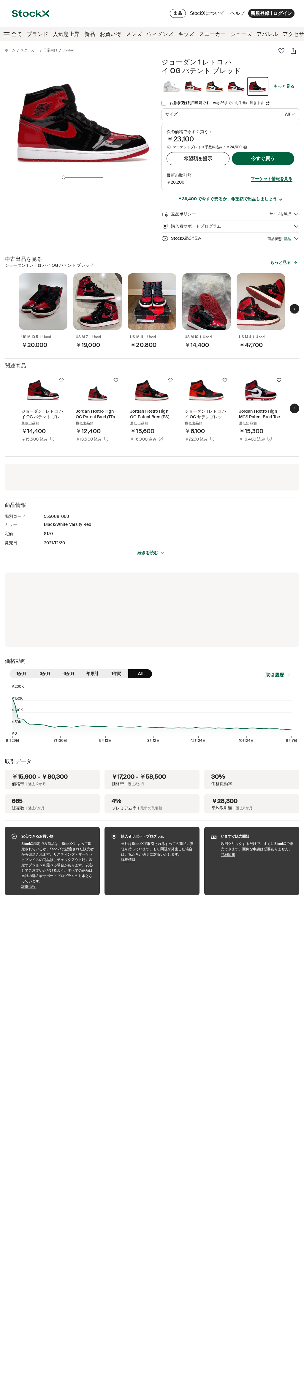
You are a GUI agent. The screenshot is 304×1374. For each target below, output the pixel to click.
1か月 (21, 673)
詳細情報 (57, 886)
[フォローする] (61, 380)
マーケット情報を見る (271, 178)
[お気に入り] (281, 51)
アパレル (267, 34)
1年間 (116, 673)
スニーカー (212, 34)
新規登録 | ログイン (271, 13)
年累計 (92, 673)
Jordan (68, 50)
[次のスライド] (294, 308)
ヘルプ (237, 13)
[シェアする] (293, 51)
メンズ (134, 34)
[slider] (63, 177)
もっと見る (284, 86)
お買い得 (110, 34)
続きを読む (147, 552)
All (140, 673)
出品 (178, 13)
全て (16, 34)
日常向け (50, 50)
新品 (89, 34)
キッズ (186, 34)
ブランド (37, 34)
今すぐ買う (263, 158)
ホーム (10, 50)
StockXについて (208, 14)
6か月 (69, 673)
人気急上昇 (66, 34)
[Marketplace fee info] (245, 147)
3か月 (45, 673)
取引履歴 (274, 675)
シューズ (241, 34)
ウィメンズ (160, 34)
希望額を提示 (198, 158)
